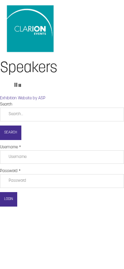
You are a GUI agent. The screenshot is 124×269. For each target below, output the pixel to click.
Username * (10, 147)
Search (10, 132)
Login (8, 199)
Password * (10, 171)
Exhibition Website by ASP (22, 98)
